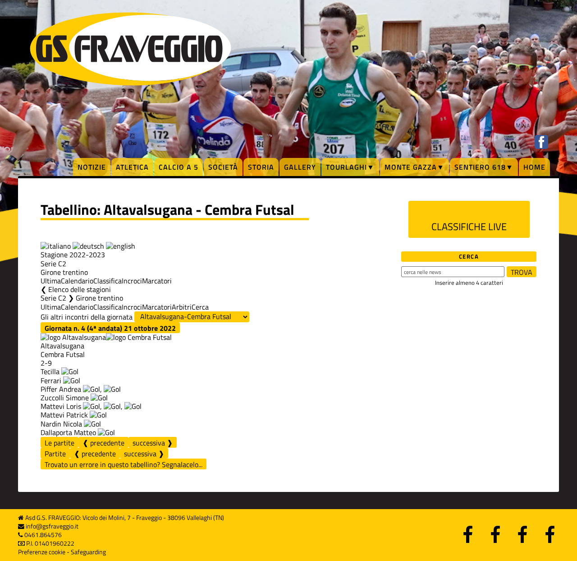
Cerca (200, 306)
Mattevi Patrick (64, 414)
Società (223, 167)
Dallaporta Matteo (68, 432)
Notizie (92, 167)
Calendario (77, 280)
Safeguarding (88, 551)
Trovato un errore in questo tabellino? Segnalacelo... (123, 464)
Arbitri (182, 306)
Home (534, 167)
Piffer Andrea (61, 389)
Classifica (107, 280)
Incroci (132, 280)
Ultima (51, 280)
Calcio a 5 (178, 167)
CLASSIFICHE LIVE (469, 226)
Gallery (300, 167)
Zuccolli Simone (65, 397)
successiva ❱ (153, 442)
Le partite (59, 442)
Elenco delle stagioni (79, 289)
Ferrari (52, 380)
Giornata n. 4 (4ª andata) (110, 328)
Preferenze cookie (41, 551)
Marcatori (157, 280)
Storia (261, 167)
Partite (55, 453)
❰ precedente (103, 442)
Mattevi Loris (61, 406)
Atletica (132, 167)
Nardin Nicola (61, 423)
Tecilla (51, 371)
